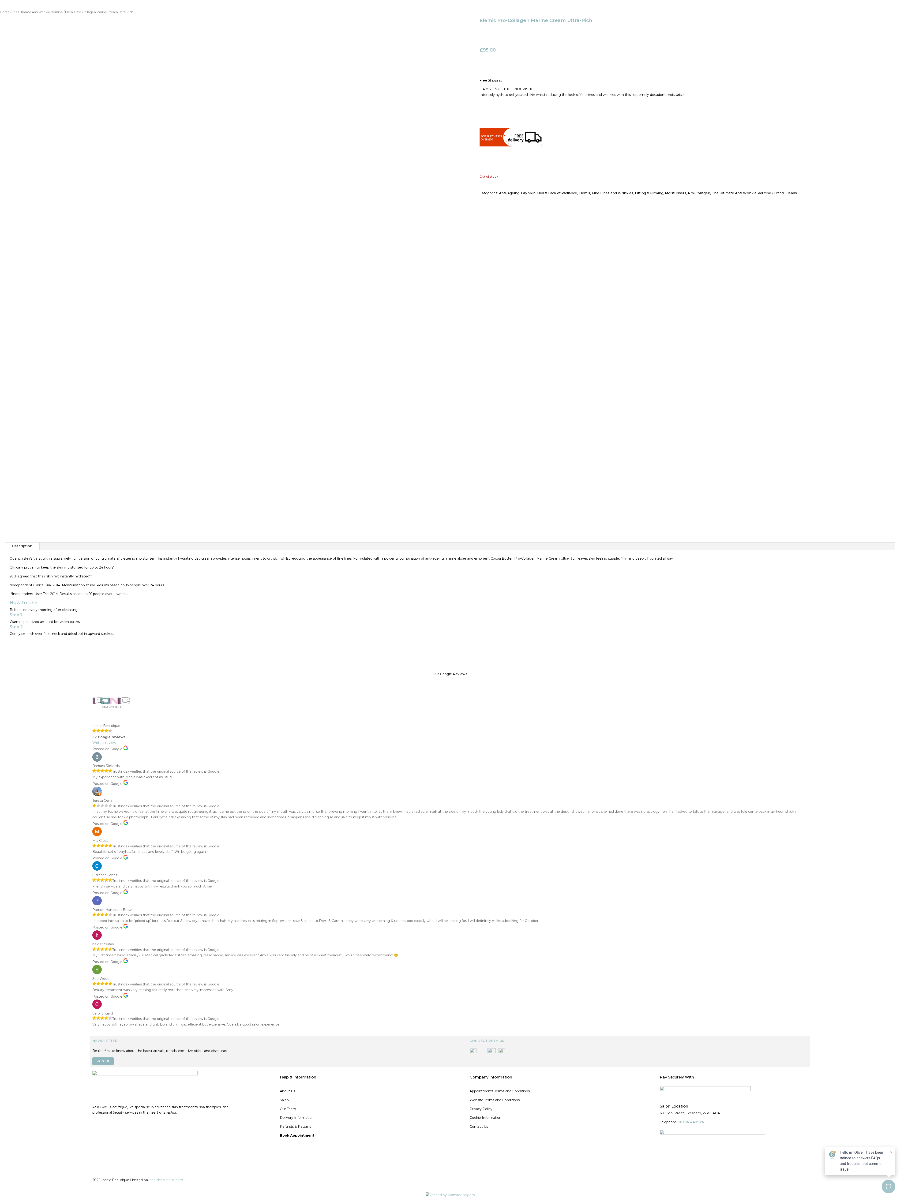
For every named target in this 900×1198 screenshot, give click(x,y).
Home (5, 12)
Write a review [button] (104, 743)
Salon (284, 1100)
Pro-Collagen (699, 193)
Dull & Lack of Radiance (557, 193)
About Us (287, 1091)
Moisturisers (675, 193)
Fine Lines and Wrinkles (612, 193)
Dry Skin (528, 193)
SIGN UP (103, 1061)
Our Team (288, 1109)
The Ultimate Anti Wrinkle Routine (37, 12)
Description (22, 546)
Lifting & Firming (649, 193)
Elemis (584, 193)
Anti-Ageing (509, 193)
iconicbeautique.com (166, 1180)
